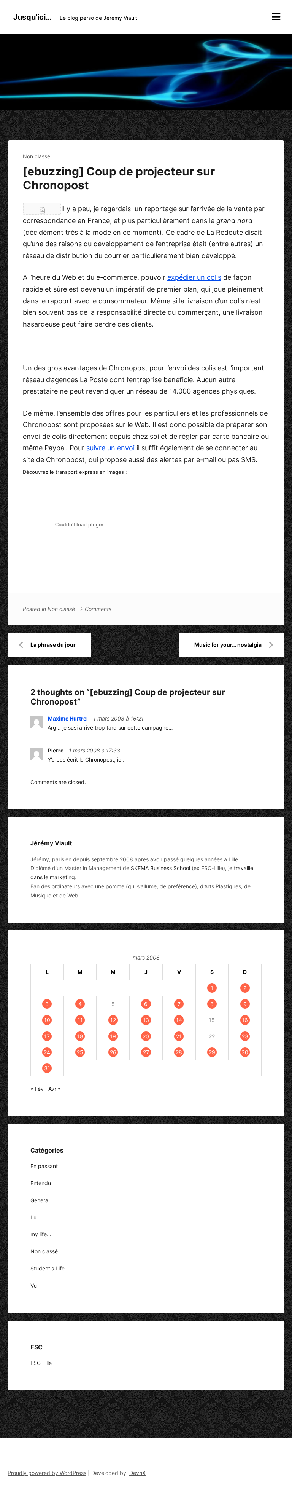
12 (113, 1020)
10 (47, 1020)
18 (80, 1036)
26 (113, 1052)
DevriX (137, 1473)
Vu (33, 1285)
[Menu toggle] (276, 16)
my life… (40, 1234)
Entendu (40, 1183)
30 (244, 1052)
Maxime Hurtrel (68, 718)
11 (80, 1020)
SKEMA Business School (160, 868)
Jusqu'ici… (32, 17)
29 (212, 1052)
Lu (33, 1217)
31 (47, 1068)
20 (146, 1036)
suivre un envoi (110, 448)
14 (179, 1020)
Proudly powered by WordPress (47, 1473)
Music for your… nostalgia (228, 644)
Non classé (36, 156)
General (39, 1200)
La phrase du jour (53, 644)
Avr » (54, 1089)
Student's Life (47, 1268)
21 (179, 1036)
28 (179, 1052)
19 (113, 1036)
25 (80, 1052)
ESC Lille (41, 1363)
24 (47, 1052)
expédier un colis (194, 277)
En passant (44, 1166)
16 (245, 1020)
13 (146, 1020)
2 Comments (95, 609)
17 (47, 1036)
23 (245, 1036)
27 (146, 1052)
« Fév (37, 1089)
